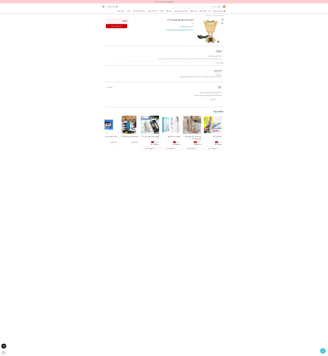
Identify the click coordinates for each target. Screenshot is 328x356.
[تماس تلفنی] (3, 346)
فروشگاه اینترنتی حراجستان (218, 15)
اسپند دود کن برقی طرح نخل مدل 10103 (176, 30)
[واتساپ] (3, 352)
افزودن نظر (109, 87)
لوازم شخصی (207, 15)
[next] (106, 132)
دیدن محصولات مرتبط (116, 26)
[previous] (221, 132)
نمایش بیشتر (219, 63)
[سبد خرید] (103, 7)
